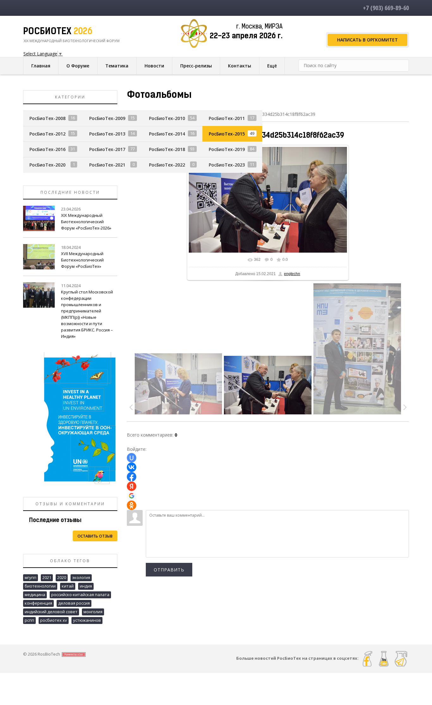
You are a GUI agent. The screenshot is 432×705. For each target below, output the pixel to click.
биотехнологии (40, 586)
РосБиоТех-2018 (167, 149)
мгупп (30, 577)
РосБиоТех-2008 (47, 118)
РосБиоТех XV (53, 620)
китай (68, 586)
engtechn (292, 274)
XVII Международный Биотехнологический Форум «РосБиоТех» (82, 260)
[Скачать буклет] (70, 417)
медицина (35, 594)
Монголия (92, 611)
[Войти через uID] (131, 458)
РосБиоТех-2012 (47, 134)
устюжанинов (87, 620)
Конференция (38, 603)
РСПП (29, 620)
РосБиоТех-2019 (227, 149)
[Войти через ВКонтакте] (131, 467)
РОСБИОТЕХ (57, 32)
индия (86, 586)
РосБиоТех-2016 (47, 149)
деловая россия (74, 603)
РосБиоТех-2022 (167, 165)
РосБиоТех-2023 (227, 165)
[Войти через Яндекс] (131, 486)
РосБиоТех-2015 (227, 134)
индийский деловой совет (51, 611)
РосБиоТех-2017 (107, 149)
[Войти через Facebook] (131, 477)
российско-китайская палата (80, 594)
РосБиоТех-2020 (47, 165)
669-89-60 (386, 7)
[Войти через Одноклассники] (131, 505)
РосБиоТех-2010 (167, 118)
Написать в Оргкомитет (367, 40)
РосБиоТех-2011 (227, 118)
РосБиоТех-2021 (107, 165)
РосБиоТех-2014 (167, 134)
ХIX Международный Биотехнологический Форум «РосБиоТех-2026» (86, 221)
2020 (61, 577)
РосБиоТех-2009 (107, 118)
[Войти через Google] (131, 495)
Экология (81, 577)
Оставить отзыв (95, 536)
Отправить (169, 570)
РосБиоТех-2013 (107, 134)
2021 (46, 577)
